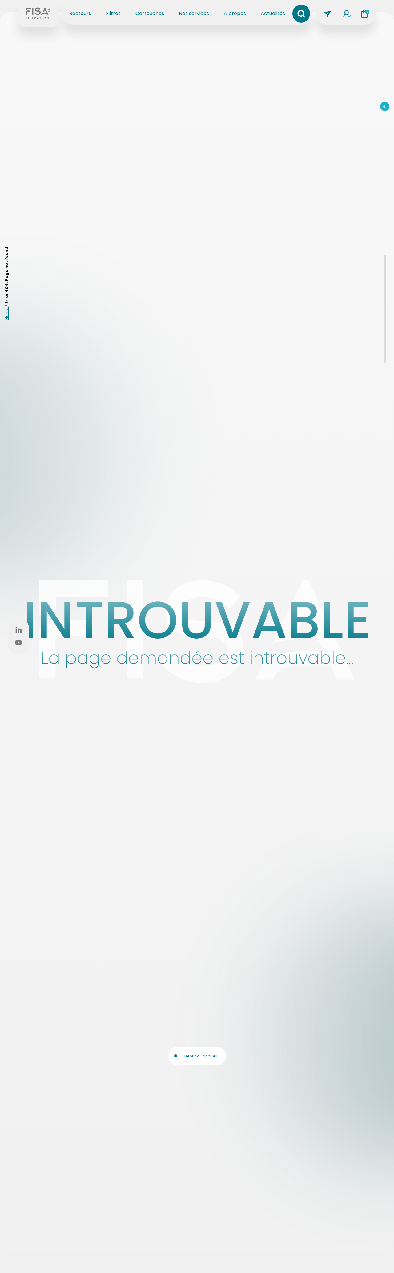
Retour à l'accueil (200, 1056)
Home (7, 313)
